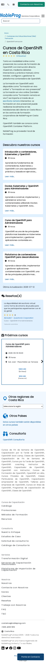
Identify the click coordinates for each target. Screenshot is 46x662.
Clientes (6, 596)
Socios (5, 592)
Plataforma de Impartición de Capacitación (18, 569)
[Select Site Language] (2, 4)
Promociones (8, 510)
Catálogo (6, 506)
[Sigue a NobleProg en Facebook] (10, 648)
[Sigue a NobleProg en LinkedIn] (2, 648)
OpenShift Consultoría (13, 439)
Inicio (6, 33)
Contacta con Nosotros (31, 4)
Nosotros (6, 583)
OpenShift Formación (14, 42)
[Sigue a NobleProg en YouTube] (19, 648)
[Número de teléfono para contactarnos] (8, 4)
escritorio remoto (11, 101)
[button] (41, 361)
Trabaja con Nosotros (13, 605)
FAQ (3, 609)
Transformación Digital (14, 558)
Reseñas (6, 600)
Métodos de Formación (14, 514)
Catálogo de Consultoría (15, 545)
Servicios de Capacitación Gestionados (16, 563)
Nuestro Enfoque (10, 532)
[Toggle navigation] (43, 16)
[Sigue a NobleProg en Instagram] (14, 648)
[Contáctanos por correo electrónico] (14, 4)
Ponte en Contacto (30, 656)
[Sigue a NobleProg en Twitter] (6, 648)
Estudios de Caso (11, 536)
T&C (3, 613)
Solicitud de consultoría (15, 541)
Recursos (6, 519)
